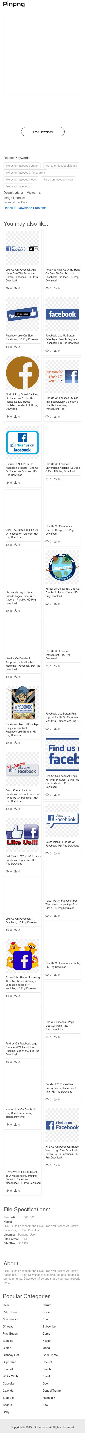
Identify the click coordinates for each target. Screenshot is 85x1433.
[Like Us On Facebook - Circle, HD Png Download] (62, 957)
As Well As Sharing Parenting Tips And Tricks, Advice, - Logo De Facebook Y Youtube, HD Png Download (23, 982)
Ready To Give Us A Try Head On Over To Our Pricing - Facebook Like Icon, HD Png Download (62, 275)
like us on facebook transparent (25, 172)
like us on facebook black (61, 165)
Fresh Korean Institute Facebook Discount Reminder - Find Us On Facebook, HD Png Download (23, 795)
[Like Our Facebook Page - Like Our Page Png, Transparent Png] (62, 1016)
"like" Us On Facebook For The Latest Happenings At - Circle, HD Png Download (61, 904)
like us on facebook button (22, 165)
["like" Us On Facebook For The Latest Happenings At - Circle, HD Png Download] (62, 895)
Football (8, 1369)
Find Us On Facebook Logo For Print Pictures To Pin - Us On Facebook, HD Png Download (62, 781)
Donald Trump (51, 1390)
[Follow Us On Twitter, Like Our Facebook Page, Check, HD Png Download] (62, 583)
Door (45, 1383)
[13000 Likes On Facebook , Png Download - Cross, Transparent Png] (22, 1104)
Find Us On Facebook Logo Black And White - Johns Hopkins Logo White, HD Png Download (22, 1048)
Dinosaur (8, 1326)
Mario (46, 1348)
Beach (46, 1369)
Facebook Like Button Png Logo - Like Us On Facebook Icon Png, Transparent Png (61, 717)
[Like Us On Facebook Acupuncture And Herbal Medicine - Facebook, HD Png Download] (22, 653)
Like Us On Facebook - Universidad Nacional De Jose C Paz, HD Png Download (62, 467)
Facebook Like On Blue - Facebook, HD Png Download (22, 337)
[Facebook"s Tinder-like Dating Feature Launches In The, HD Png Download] (62, 1078)
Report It (9, 207)
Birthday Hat (11, 1355)
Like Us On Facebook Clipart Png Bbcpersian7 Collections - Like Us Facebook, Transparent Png (62, 403)
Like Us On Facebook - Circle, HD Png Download (62, 964)
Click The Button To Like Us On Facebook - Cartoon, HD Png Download (22, 533)
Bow (45, 1405)
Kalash (46, 1340)
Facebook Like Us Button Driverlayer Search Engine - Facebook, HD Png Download (62, 339)
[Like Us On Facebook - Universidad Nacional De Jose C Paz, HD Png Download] (62, 458)
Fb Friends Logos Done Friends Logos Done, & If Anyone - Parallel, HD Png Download (21, 597)
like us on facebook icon (58, 179)
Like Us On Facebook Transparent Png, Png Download (57, 654)
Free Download (43, 132)
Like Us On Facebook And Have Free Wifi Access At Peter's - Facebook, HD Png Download (22, 275)
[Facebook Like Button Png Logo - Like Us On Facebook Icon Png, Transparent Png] (62, 708)
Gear (6, 1305)
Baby (6, 1412)
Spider (46, 1312)
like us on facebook (18, 186)
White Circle (10, 1376)
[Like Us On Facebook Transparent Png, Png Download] (62, 645)
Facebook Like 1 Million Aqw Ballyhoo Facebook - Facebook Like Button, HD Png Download (22, 729)
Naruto (46, 1305)
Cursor (46, 1333)
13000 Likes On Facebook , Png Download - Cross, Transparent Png (21, 1112)
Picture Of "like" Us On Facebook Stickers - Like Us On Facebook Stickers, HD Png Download (22, 469)
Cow (45, 1319)
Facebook (48, 1397)
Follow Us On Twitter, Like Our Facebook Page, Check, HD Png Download (62, 592)
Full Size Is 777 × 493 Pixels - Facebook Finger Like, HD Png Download (23, 859)
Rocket (47, 1362)
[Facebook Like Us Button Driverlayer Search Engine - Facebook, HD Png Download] (62, 330)
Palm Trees (10, 1312)
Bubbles (8, 1340)
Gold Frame (50, 1355)
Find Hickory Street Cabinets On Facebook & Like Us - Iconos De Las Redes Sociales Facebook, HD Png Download (22, 401)
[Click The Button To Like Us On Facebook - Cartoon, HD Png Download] (22, 524)
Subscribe (49, 1326)
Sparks (7, 1405)
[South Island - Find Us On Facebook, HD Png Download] (62, 836)
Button (7, 1348)
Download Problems (32, 207)
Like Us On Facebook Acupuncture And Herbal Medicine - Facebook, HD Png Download (23, 663)
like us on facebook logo (21, 179)
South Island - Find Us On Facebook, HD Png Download (62, 843)
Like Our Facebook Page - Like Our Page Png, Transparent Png (60, 1025)
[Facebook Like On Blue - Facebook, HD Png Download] (22, 330)
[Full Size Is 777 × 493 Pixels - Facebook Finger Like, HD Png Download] (22, 850)
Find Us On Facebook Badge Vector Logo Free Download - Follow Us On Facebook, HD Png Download (62, 1152)
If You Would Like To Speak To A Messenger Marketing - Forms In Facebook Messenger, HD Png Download (23, 1177)
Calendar (8, 1390)
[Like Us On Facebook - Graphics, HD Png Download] (22, 913)
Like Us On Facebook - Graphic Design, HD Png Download (59, 529)
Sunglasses (10, 1319)
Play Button (10, 1333)
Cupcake (8, 1383)
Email (46, 1376)
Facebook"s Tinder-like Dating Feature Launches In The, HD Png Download (61, 1087)
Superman (9, 1362)
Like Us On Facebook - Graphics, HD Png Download (22, 920)
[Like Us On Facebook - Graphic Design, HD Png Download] (62, 521)
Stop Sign (9, 1397)
